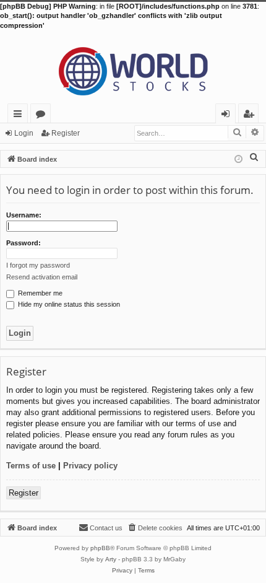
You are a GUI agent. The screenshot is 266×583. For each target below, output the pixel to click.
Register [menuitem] (251, 115)
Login (23, 133)
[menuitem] (254, 156)
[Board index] (133, 66)
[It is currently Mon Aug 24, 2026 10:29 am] (238, 158)
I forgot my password (38, 265)
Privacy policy (90, 465)
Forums (43, 115)
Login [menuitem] (228, 115)
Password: (23, 243)
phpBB (100, 548)
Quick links (20, 115)
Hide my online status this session (68, 304)
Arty (110, 559)
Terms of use (31, 465)
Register (65, 133)
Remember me (39, 293)
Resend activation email (41, 277)
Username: (23, 215)
